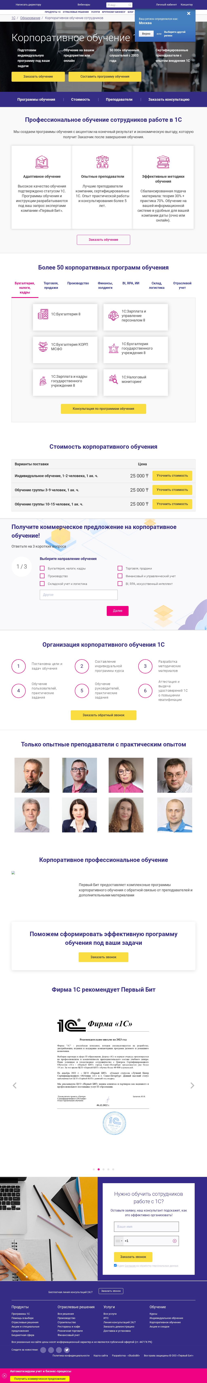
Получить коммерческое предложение (39, 1378)
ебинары (84, 4)
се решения (66, 1313)
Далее (117, 611)
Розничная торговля (70, 1330)
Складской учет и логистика (67, 584)
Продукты (20, 1307)
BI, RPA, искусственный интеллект (149, 584)
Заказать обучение (38, 76)
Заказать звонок (103, 957)
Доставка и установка (117, 1330)
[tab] (103, 476)
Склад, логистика (157, 285)
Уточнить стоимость (172, 475)
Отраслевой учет (182, 285)
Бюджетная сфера (23, 1335)
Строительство (67, 1322)
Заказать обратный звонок (104, 715)
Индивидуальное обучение (166, 1318)
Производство (78, 283)
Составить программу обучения (104, 76)
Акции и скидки (159, 1326)
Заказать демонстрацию (119, 1326)
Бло (131, 12)
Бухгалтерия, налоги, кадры (25, 287)
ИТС (106, 1318)
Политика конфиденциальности (71, 1355)
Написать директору (28, 4)
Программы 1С (21, 1313)
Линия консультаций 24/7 (120, 1322)
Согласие (130, 1265)
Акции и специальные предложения (25, 1328)
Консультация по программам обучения (103, 409)
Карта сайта (101, 1355)
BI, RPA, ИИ (131, 283)
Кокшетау (187, 4)
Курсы (153, 1313)
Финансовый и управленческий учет (151, 576)
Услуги (109, 1307)
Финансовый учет (69, 1335)
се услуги (110, 1313)
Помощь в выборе (23, 1318)
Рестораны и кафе (69, 1326)
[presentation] (15, 1085)
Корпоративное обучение (165, 1322)
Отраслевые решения (25, 1322)
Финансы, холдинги (105, 285)
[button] (94, 1169)
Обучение (158, 1307)
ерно (146, 33)
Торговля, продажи (51, 285)
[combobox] (119, 1241)
